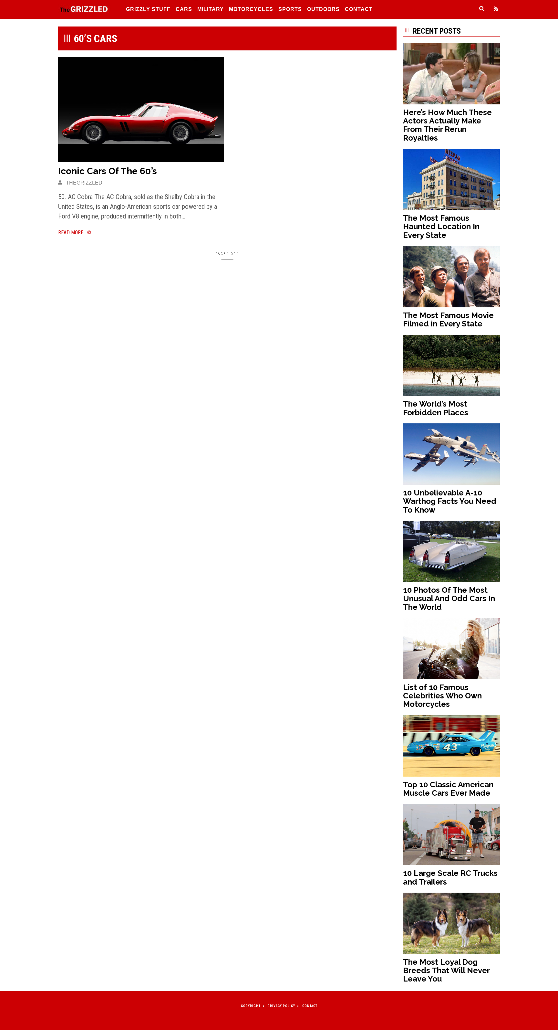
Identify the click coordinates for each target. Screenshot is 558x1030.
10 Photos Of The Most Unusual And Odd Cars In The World (449, 598)
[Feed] (493, 9)
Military (210, 9)
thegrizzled (83, 183)
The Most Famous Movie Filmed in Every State (448, 319)
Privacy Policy (281, 1006)
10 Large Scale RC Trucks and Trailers (450, 877)
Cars (184, 9)
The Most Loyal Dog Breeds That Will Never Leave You (446, 970)
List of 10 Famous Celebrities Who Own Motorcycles (442, 696)
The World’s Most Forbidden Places (435, 408)
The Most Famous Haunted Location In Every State (441, 226)
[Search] (480, 9)
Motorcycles (251, 9)
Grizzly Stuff (148, 9)
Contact (359, 9)
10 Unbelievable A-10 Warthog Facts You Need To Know (449, 501)
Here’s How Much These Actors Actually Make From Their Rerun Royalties (447, 125)
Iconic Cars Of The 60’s (107, 171)
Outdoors (323, 9)
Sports (290, 9)
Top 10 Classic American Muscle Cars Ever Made (448, 789)
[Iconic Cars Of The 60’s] (141, 109)
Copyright (251, 1006)
